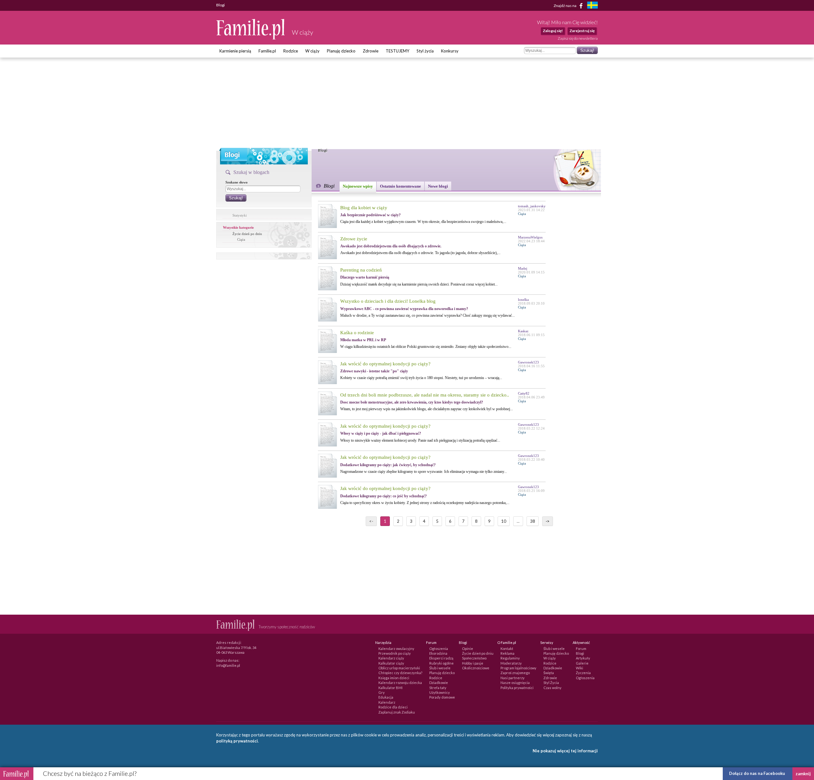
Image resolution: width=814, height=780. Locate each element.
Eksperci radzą (441, 658)
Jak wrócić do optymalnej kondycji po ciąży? (385, 363)
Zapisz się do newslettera (578, 38)
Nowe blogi (438, 186)
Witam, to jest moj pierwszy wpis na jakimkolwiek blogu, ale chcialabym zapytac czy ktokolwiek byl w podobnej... (426, 409)
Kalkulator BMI (390, 688)
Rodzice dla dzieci (393, 707)
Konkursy (450, 50)
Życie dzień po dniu (247, 234)
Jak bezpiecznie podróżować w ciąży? (370, 215)
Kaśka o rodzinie (357, 332)
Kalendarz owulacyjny (396, 648)
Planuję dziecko (341, 50)
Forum (581, 648)
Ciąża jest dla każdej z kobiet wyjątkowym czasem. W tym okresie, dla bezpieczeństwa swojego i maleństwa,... (423, 221)
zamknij (803, 773)
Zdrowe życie (353, 238)
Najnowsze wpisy (358, 186)
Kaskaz (523, 331)
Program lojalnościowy (518, 668)
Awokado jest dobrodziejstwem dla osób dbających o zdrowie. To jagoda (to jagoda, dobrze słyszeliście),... (420, 253)
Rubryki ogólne (441, 663)
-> (547, 521)
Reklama (507, 653)
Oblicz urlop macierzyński (399, 668)
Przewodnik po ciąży (394, 653)
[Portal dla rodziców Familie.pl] (251, 37)
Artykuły (583, 658)
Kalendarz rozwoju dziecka (400, 682)
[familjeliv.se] (592, 6)
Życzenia (583, 673)
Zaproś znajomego (515, 673)
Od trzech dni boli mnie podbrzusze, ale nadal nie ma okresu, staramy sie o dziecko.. (424, 394)
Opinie (467, 648)
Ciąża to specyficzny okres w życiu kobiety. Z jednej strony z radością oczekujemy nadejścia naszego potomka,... (424, 502)
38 (532, 521)
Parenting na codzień (361, 270)
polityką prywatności (237, 740)
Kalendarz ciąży (391, 658)
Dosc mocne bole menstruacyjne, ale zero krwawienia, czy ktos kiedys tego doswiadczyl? (411, 402)
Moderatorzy (511, 663)
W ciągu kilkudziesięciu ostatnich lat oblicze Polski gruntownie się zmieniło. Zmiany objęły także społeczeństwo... (425, 346)
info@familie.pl (228, 665)
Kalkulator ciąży (391, 663)
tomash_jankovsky (532, 206)
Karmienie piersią (235, 50)
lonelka (523, 299)
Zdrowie (370, 50)
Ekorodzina (438, 653)
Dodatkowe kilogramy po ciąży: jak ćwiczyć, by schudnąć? (388, 465)
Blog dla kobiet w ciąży (363, 207)
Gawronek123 (528, 362)
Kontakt (506, 648)
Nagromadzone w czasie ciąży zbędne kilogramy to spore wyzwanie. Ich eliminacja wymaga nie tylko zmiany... (423, 471)
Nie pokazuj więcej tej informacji (565, 750)
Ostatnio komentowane (400, 186)
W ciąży (312, 50)
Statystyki (239, 215)
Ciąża (241, 239)
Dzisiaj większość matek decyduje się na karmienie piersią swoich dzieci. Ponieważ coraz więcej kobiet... (419, 284)
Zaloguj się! (553, 30)
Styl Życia (551, 682)
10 (503, 521)
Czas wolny (552, 688)
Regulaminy (510, 658)
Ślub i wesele (440, 668)
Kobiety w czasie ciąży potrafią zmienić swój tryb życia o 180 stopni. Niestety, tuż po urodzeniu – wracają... (421, 378)
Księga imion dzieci (393, 678)
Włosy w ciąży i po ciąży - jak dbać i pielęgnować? (380, 433)
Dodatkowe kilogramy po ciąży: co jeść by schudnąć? (383, 496)
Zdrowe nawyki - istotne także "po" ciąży (374, 371)
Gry (381, 692)
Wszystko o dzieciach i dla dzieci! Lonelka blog (388, 301)
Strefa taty (437, 688)
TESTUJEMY (397, 50)
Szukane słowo (236, 182)
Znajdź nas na (565, 5)
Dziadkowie (438, 682)
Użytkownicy (439, 692)
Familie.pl (267, 50)
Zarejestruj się (582, 30)
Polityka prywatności (517, 688)
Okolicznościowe (475, 668)
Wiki (579, 668)
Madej (522, 268)
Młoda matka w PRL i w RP (363, 340)
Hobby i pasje (472, 663)
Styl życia (425, 50)
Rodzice (290, 50)
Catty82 (523, 393)
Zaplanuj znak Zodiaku (396, 712)
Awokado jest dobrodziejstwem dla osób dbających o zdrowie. (390, 246)
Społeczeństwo (474, 658)
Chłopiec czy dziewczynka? (400, 673)
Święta (548, 673)
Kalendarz (386, 702)
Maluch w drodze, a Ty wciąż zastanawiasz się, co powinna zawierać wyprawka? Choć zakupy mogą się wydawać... (427, 315)
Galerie (582, 663)
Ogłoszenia (438, 648)
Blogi (580, 653)
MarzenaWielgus (530, 237)
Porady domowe (442, 697)
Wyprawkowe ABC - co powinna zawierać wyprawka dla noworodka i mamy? (404, 309)
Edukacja (385, 697)
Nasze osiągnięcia (515, 682)
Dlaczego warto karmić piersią (364, 277)
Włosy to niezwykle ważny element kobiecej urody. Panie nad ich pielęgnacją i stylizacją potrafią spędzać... (420, 440)
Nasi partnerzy (512, 678)
